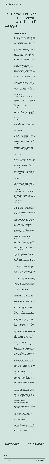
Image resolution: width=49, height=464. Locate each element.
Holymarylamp (7, 3)
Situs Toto (5, 455)
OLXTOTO (43, 460)
